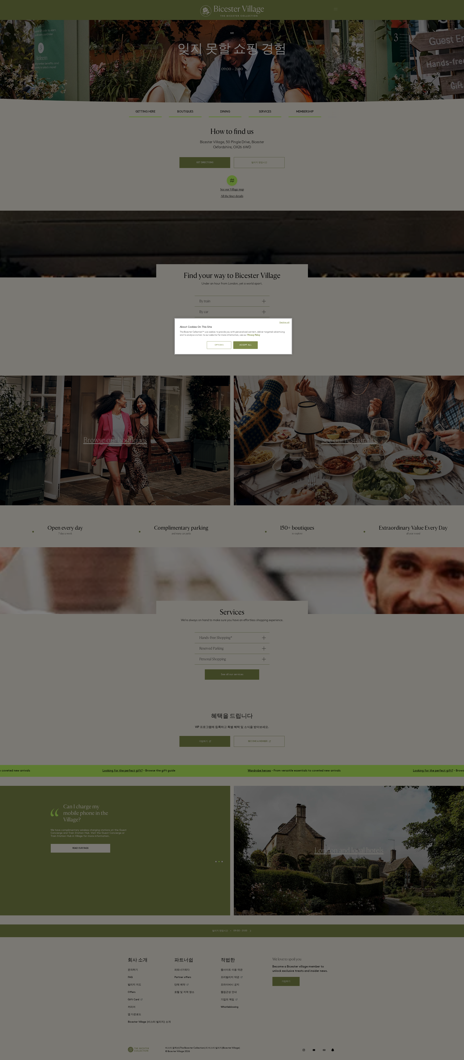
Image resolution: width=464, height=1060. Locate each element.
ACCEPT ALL (245, 345)
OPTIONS (219, 345)
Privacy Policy (253, 335)
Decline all (284, 323)
